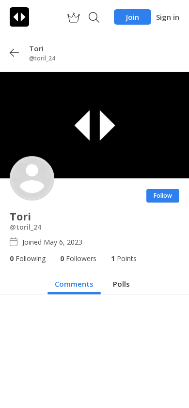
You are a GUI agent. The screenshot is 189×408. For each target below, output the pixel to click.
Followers (78, 258)
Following (28, 258)
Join (132, 17)
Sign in (167, 17)
